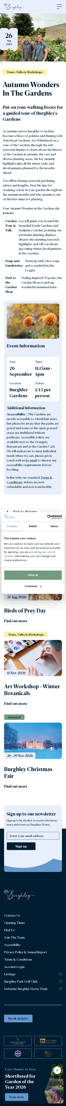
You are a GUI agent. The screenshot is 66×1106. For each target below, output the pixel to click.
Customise (31, 586)
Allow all (33, 575)
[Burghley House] (14, 6)
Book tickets (18, 1018)
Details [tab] (33, 526)
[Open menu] (59, 6)
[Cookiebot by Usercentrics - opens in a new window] (47, 517)
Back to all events (25, 511)
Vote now (16, 1097)
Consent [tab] (12, 526)
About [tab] (54, 526)
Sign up (21, 846)
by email (31, 460)
